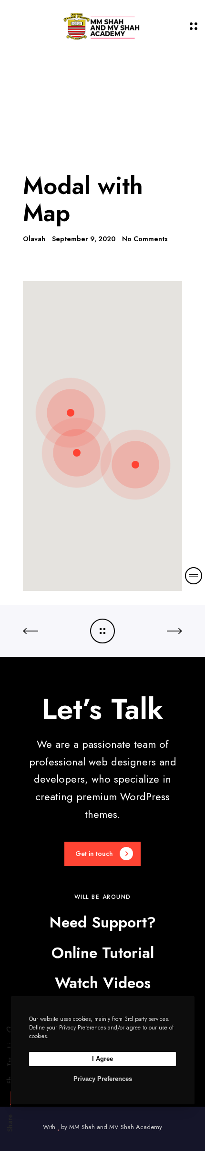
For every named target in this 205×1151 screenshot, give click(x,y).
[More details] (193, 575)
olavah (34, 239)
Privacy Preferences (102, 1078)
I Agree (102, 1058)
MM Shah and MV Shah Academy (115, 1126)
